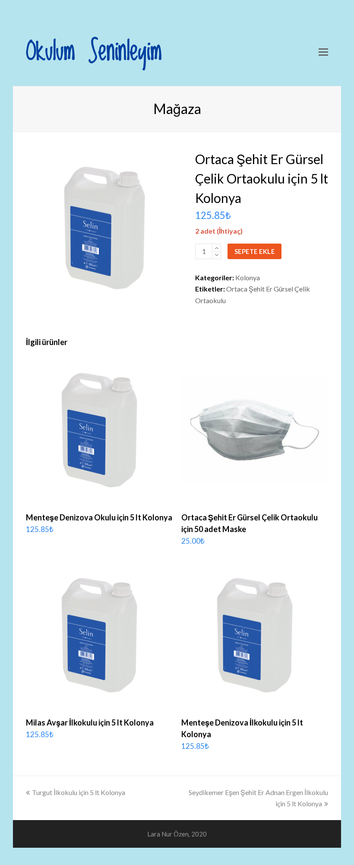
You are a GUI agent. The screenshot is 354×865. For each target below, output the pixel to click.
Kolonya (247, 277)
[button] (323, 51)
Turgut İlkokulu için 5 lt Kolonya (78, 792)
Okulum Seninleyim (93, 51)
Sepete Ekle (254, 251)
